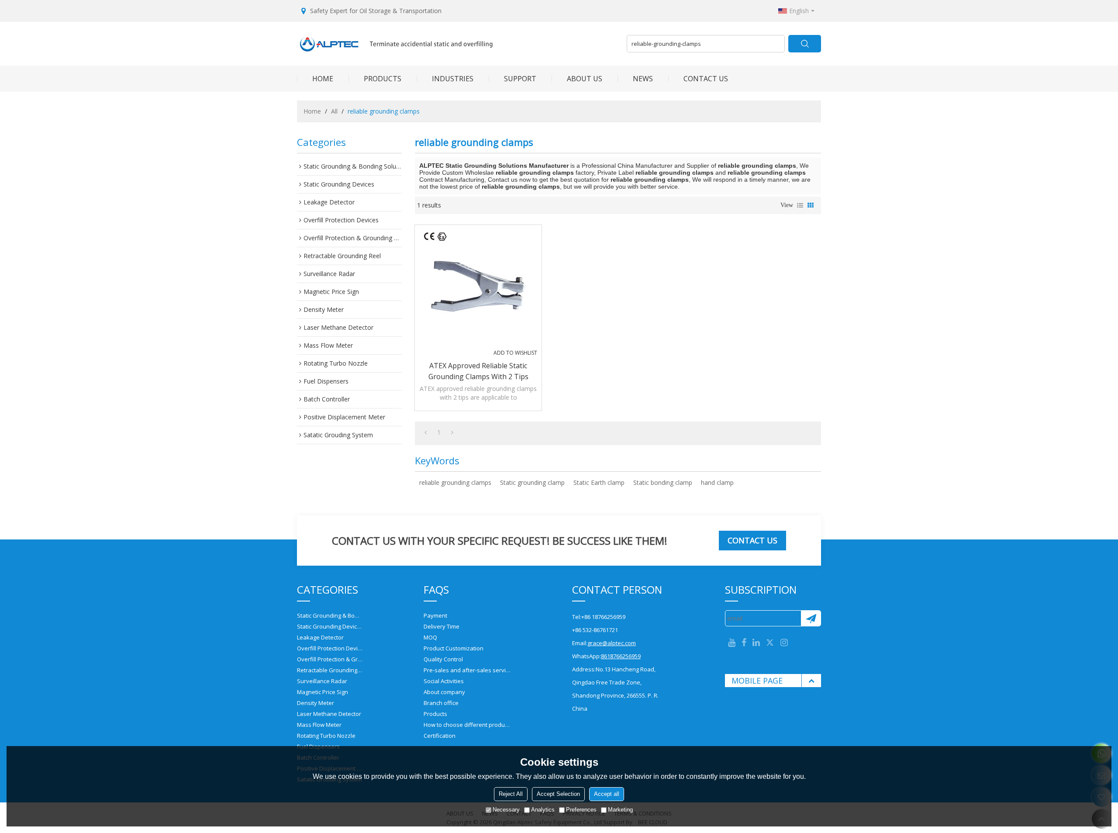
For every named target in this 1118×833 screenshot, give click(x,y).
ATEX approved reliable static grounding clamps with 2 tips (478, 371)
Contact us (752, 540)
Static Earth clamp (599, 482)
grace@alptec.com (611, 643)
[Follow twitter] (770, 642)
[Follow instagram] (784, 642)
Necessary (506, 809)
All (334, 111)
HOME (322, 78)
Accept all (606, 794)
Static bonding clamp (662, 482)
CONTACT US (705, 78)
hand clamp (717, 482)
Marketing (620, 809)
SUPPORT (520, 78)
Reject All (511, 794)
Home (312, 111)
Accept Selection (558, 794)
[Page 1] (425, 432)
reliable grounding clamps (455, 482)
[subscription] (811, 618)
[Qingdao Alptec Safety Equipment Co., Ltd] (458, 44)
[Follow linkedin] (756, 642)
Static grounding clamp (532, 482)
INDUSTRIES (452, 78)
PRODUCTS (382, 78)
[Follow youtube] (731, 642)
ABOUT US (584, 78)
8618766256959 (621, 656)
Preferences (581, 809)
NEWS (643, 78)
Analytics (543, 809)
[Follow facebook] (744, 642)
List (800, 205)
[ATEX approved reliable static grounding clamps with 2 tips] (478, 288)
